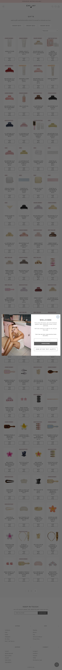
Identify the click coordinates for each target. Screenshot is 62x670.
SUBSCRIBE (46, 343)
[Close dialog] (58, 316)
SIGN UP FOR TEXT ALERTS (46, 349)
